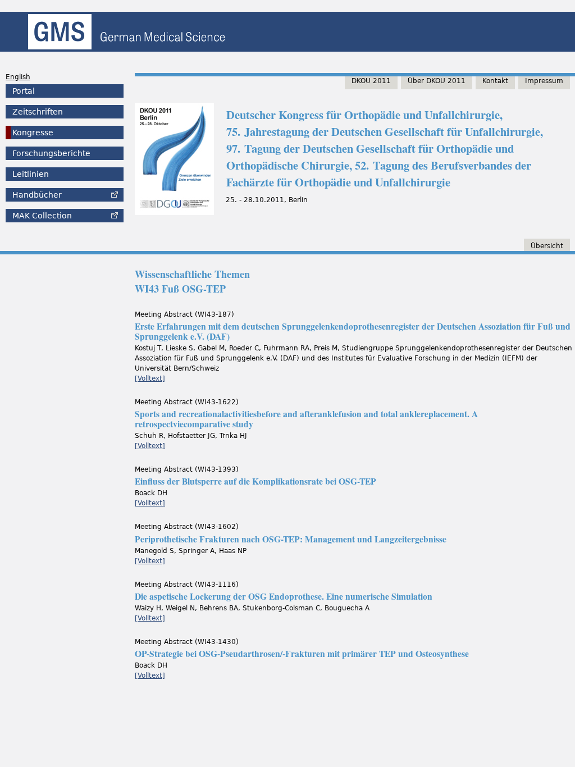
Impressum (544, 81)
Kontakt (495, 81)
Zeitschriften (37, 111)
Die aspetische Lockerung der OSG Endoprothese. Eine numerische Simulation (283, 596)
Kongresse (32, 132)
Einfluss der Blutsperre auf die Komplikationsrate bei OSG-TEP (255, 481)
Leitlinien (30, 174)
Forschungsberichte (51, 153)
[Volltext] (150, 378)
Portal (23, 90)
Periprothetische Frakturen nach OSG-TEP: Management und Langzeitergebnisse (290, 539)
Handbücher (37, 194)
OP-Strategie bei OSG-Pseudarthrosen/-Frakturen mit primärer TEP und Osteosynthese (302, 653)
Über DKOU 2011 (437, 81)
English (18, 77)
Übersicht (547, 246)
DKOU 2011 (371, 81)
